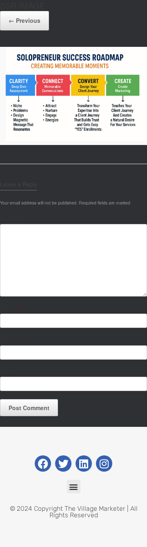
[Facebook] (43, 463)
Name (9, 308)
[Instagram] (104, 463)
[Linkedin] (84, 463)
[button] (73, 486)
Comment (13, 218)
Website (9, 372)
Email (8, 340)
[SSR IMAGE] (73, 143)
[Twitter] (63, 463)
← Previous (24, 20)
